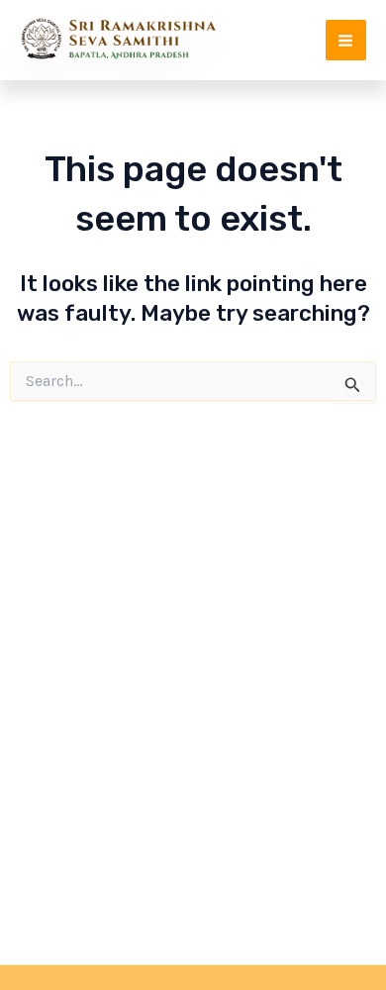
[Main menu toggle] (346, 40)
